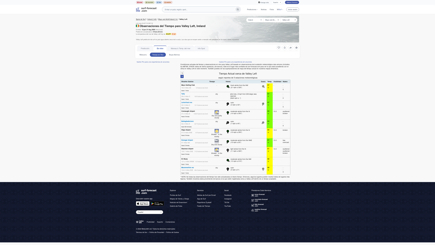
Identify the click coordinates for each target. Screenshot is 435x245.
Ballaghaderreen (187, 121)
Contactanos (170, 222)
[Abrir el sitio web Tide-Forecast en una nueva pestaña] (159, 2)
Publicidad (150, 222)
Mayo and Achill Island (168, 19)
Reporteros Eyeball (204, 202)
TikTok (226, 202)
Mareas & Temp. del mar (180, 48)
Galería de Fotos (176, 206)
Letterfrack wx (186, 102)
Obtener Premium (292, 2)
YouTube (227, 206)
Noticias (264, 9)
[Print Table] (296, 47)
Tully (183, 94)
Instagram (228, 198)
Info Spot (201, 48)
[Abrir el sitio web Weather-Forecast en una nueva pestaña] (168, 2)
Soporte (160, 222)
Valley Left (183, 19)
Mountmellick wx (187, 167)
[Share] (290, 47)
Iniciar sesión (292, 9)
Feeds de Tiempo (203, 206)
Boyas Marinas (174, 55)
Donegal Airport (187, 140)
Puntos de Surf (175, 195)
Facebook (228, 195)
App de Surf (201, 198)
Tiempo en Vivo (157, 55)
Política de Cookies (172, 232)
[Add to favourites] (278, 47)
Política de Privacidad (156, 232)
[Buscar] (238, 9)
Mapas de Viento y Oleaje (179, 198)
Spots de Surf (141, 19)
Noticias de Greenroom (178, 202)
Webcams (143, 55)
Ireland (152, 19)
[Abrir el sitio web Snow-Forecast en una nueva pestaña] (140, 2)
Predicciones (251, 9)
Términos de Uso (141, 232)
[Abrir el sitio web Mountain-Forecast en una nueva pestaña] (149, 2)
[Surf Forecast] (146, 9)
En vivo (160, 48)
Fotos (272, 9)
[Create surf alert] (284, 47)
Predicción (145, 48)
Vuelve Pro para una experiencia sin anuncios (153, 62)
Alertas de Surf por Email (206, 195)
